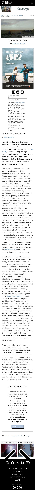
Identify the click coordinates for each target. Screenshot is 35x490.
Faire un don (17, 426)
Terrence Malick (18, 44)
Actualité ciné (11, 15)
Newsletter (17, 474)
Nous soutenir (17, 477)
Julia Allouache (18, 436)
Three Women (17, 296)
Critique (19, 15)
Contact (18, 472)
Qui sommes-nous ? (17, 469)
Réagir (27, 436)
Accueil (3, 15)
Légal (17, 480)
